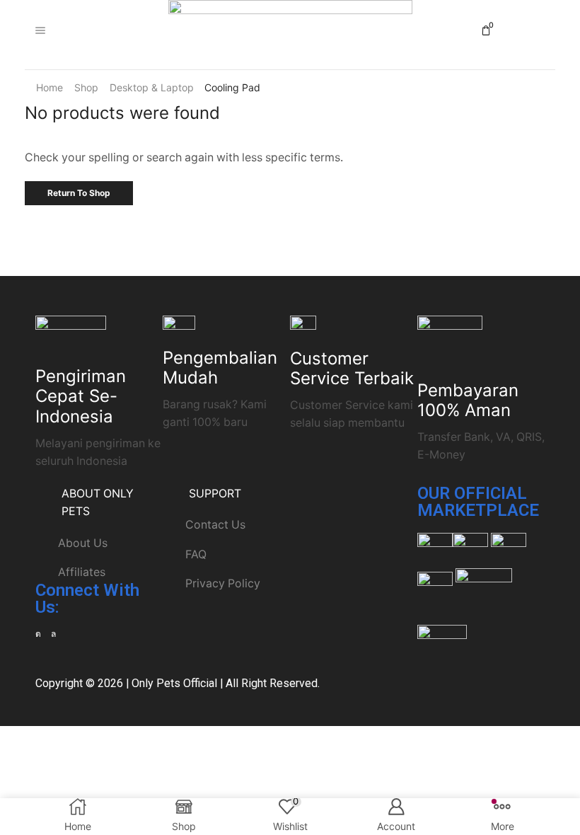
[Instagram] (38, 634)
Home (49, 87)
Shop (86, 87)
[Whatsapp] (53, 634)
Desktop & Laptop (152, 87)
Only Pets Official (174, 683)
